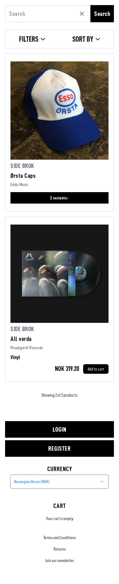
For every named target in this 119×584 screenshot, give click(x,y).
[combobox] (59, 481)
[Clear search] (83, 13)
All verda (21, 339)
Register (59, 448)
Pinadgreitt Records (26, 347)
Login (59, 429)
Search (102, 13)
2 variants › (59, 198)
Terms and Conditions (59, 537)
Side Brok (22, 166)
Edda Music (19, 184)
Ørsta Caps (23, 175)
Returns (60, 549)
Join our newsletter (59, 560)
